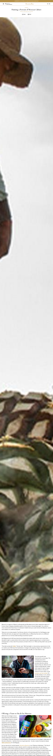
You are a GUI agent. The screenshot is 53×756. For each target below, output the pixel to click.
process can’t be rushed (41, 673)
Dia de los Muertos (24, 745)
